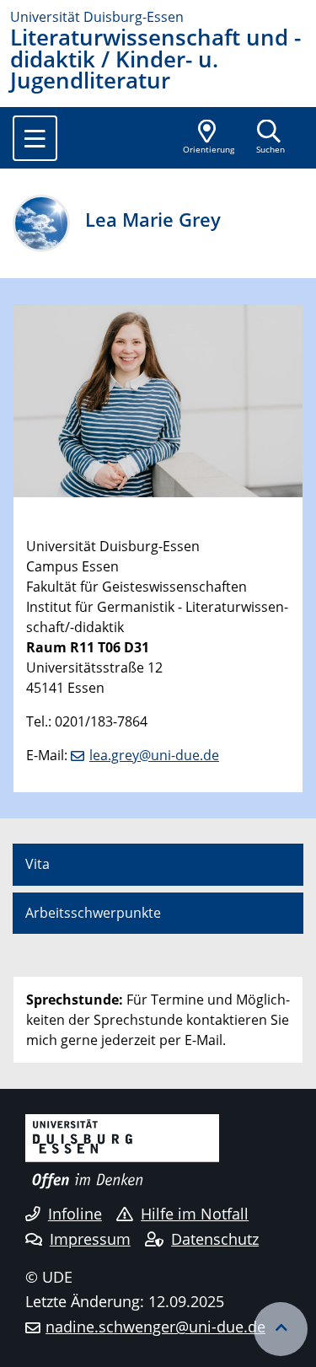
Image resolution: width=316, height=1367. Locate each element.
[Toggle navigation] (35, 138)
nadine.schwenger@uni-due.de (155, 1326)
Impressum (90, 1239)
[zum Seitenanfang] (281, 1329)
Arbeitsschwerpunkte (93, 912)
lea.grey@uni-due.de (154, 755)
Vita (37, 864)
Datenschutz (215, 1239)
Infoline (75, 1213)
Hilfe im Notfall (195, 1213)
